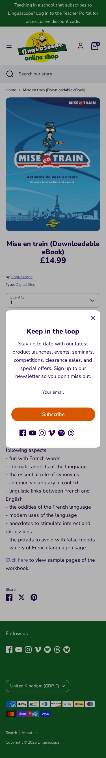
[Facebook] (23, 433)
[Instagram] (42, 433)
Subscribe (53, 414)
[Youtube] (32, 433)
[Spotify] (61, 433)
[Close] (93, 318)
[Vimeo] (51, 433)
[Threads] (71, 433)
